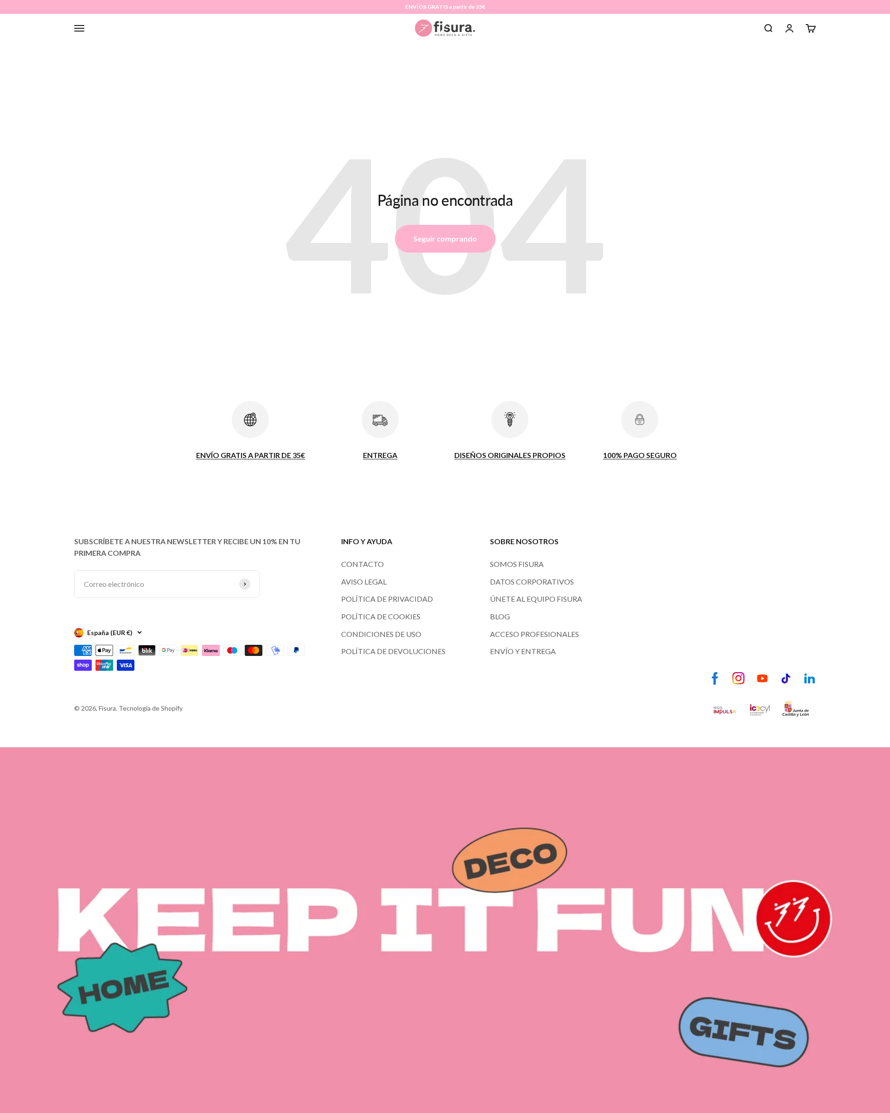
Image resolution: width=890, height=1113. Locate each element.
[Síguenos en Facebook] (715, 678)
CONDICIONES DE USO (381, 634)
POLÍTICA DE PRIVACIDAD (387, 598)
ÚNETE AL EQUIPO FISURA (536, 598)
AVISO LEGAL (364, 581)
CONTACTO (362, 564)
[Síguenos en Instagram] (738, 678)
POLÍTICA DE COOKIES (380, 616)
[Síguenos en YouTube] (762, 678)
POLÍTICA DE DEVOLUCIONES (393, 651)
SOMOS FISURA (517, 564)
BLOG (500, 616)
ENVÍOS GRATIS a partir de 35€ (445, 6)
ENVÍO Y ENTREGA (523, 651)
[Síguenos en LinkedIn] (809, 678)
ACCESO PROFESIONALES (534, 634)
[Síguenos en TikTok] (786, 678)
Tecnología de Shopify (151, 708)
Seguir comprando (445, 238)
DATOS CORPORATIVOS (532, 581)
